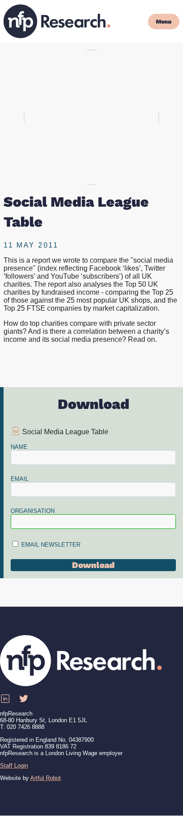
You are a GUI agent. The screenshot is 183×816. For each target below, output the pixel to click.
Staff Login (14, 765)
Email (19, 479)
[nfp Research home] (57, 21)
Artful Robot (45, 778)
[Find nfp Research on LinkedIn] (5, 698)
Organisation (33, 511)
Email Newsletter (50, 544)
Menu (163, 21)
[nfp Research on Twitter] (23, 698)
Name (19, 447)
